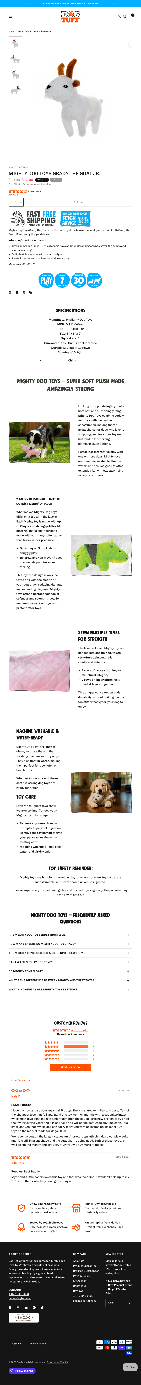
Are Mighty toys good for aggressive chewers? (46, 953)
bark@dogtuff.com (84, 1300)
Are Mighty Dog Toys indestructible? (38, 934)
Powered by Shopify (57, 1362)
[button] (18, 191)
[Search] (125, 16)
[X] (18, 292)
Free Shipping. (16, 184)
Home (11, 31)
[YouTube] (28, 1308)
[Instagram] (20, 1307)
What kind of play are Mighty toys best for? (43, 989)
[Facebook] (11, 292)
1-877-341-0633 (19, 1294)
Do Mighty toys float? (26, 971)
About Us (78, 1260)
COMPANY (80, 1254)
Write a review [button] (70, 1067)
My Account (80, 1280)
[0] (130, 16)
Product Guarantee (85, 1265)
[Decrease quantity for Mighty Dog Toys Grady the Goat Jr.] (11, 202)
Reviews (78, 1290)
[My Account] (119, 16)
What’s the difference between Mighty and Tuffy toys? (51, 980)
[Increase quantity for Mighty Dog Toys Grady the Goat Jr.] (20, 202)
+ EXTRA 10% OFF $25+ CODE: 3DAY (70, 3)
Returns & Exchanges (86, 1270)
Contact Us (79, 1285)
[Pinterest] (25, 292)
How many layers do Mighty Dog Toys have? (42, 943)
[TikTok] (44, 1307)
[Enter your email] (129, 1303)
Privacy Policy (81, 1275)
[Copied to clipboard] (31, 292)
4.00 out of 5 (79, 1030)
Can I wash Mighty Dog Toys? (31, 962)
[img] (20, 1090)
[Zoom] (132, 44)
